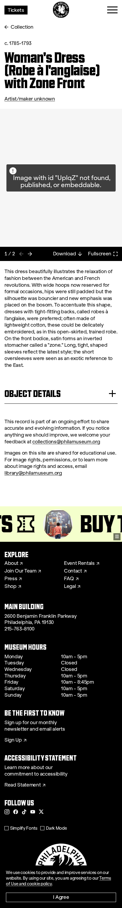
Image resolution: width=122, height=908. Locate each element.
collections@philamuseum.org (66, 442)
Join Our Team (20, 571)
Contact (73, 571)
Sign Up (13, 740)
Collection (22, 27)
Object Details (32, 393)
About (11, 563)
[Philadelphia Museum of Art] (61, 10)
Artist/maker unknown (29, 99)
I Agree (61, 897)
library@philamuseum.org (33, 473)
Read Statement (22, 785)
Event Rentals (79, 563)
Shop (10, 586)
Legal (70, 586)
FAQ (69, 578)
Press (10, 578)
